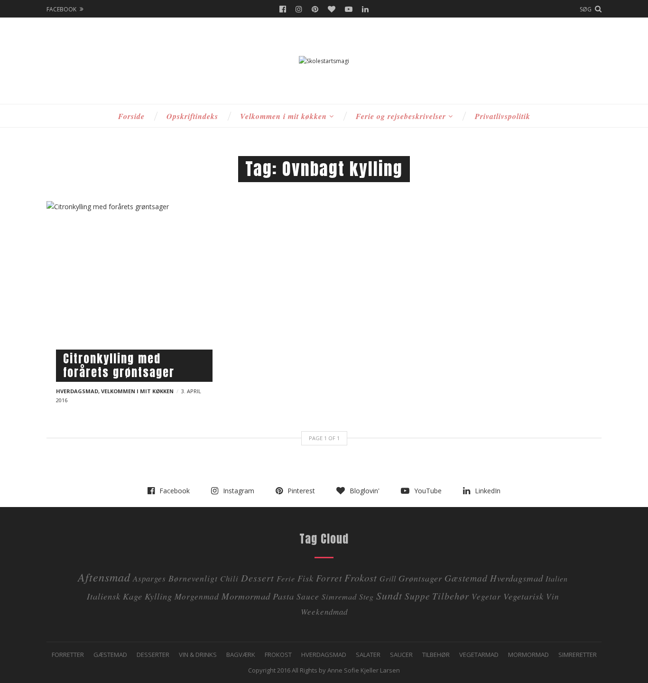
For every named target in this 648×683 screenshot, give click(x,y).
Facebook (282, 9)
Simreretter (577, 654)
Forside (131, 116)
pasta (283, 596)
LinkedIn (365, 9)
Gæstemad (466, 578)
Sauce (307, 596)
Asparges (149, 578)
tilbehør (450, 595)
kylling (158, 596)
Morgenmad (197, 596)
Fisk (305, 578)
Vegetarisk (523, 596)
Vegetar (486, 596)
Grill (388, 578)
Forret (329, 578)
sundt (389, 595)
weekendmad (324, 611)
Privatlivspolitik (502, 116)
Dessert (257, 577)
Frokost (360, 577)
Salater (368, 654)
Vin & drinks (198, 654)
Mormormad (528, 654)
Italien (557, 578)
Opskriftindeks (192, 116)
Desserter (153, 654)
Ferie (286, 578)
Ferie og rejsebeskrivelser (401, 116)
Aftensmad (104, 576)
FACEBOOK (61, 9)
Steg (366, 596)
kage (132, 596)
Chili (229, 578)
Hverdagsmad (77, 391)
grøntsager (420, 578)
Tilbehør (436, 654)
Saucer (401, 654)
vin (552, 596)
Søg (586, 9)
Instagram (299, 9)
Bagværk (240, 654)
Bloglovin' (331, 9)
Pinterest (315, 9)
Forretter (68, 654)
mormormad (246, 596)
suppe (417, 596)
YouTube (348, 9)
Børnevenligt (193, 578)
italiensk (103, 596)
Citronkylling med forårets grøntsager (119, 365)
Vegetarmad (479, 654)
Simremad (339, 596)
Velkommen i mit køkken (283, 116)
